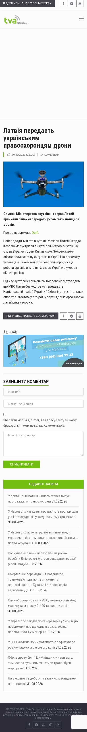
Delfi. (35, 232)
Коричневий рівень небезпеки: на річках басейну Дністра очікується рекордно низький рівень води (42, 558)
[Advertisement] (43, 74)
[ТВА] (16, 19)
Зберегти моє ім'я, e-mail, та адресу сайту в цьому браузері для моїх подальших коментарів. (40, 422)
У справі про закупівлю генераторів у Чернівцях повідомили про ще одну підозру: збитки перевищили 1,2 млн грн (43, 626)
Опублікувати (21, 464)
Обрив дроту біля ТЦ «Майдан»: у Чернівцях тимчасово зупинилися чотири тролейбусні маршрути (40, 663)
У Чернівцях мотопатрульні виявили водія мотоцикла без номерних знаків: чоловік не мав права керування (43, 538)
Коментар (51, 154)
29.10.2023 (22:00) (23, 154)
